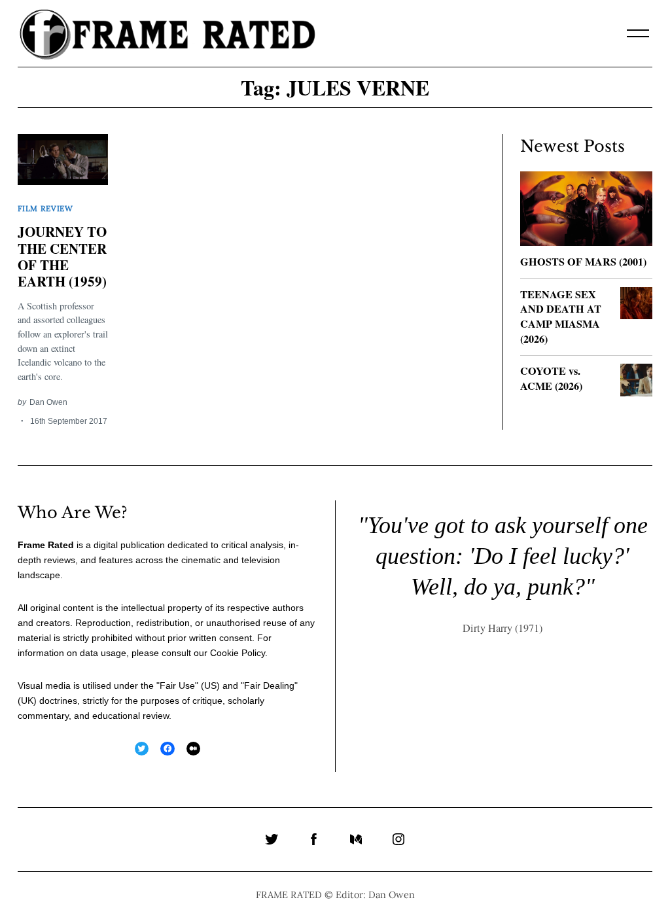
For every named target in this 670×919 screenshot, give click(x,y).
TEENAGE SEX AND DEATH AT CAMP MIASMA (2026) (560, 316)
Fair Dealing (269, 685)
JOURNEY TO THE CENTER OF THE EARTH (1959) (62, 256)
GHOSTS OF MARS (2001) (583, 261)
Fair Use (177, 685)
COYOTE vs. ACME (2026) (551, 378)
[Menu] (638, 33)
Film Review (45, 208)
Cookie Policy (237, 653)
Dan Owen (48, 402)
